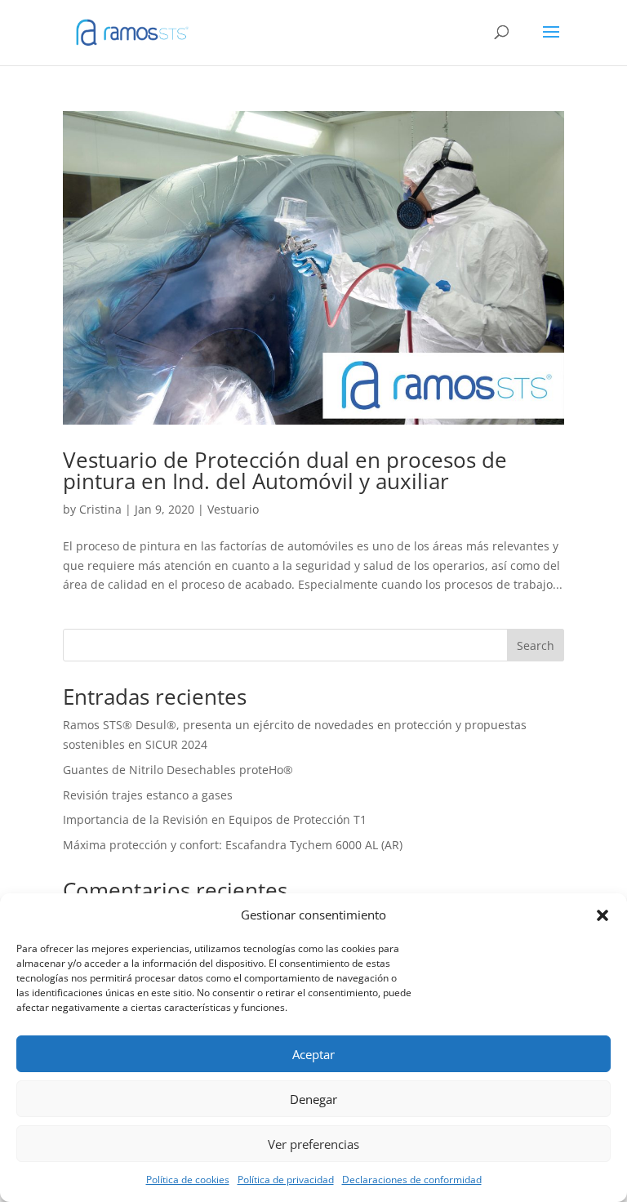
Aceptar (313, 1054)
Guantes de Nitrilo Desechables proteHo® (178, 769)
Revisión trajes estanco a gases (148, 795)
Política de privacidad (286, 1179)
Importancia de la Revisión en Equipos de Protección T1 (215, 819)
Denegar (313, 1099)
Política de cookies (187, 1179)
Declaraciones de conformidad (412, 1179)
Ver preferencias (313, 1144)
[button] (602, 915)
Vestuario (233, 509)
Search (535, 645)
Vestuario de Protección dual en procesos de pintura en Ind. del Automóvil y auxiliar (285, 470)
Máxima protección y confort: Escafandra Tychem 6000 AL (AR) (232, 845)
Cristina (100, 509)
